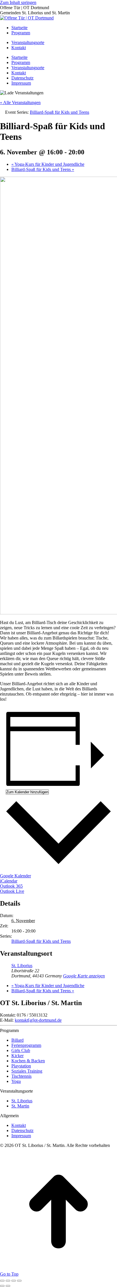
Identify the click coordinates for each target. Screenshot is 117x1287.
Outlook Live (12, 891)
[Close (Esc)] (2, 1281)
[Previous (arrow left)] (2, 1286)
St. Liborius (21, 965)
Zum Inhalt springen (18, 2)
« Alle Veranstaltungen (20, 102)
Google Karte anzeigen (84, 975)
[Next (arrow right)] (8, 1286)
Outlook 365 (11, 886)
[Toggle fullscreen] (13, 1281)
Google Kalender (15, 875)
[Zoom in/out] (19, 1281)
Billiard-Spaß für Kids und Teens (42, 169)
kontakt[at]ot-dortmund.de (38, 1020)
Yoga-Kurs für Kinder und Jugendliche (47, 164)
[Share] (8, 1281)
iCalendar (8, 880)
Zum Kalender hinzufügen (27, 792)
